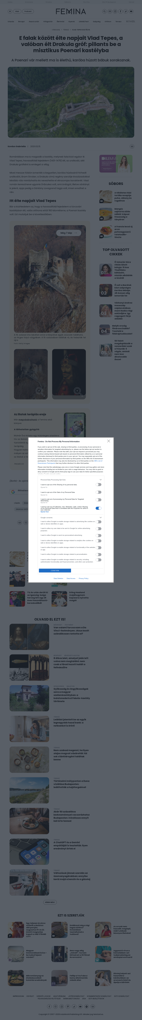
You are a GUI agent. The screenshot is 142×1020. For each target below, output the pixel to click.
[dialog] (71, 510)
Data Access (71, 578)
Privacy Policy (83, 578)
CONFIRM (55, 570)
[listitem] (71, 480)
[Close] (109, 442)
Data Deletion (58, 578)
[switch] (98, 484)
